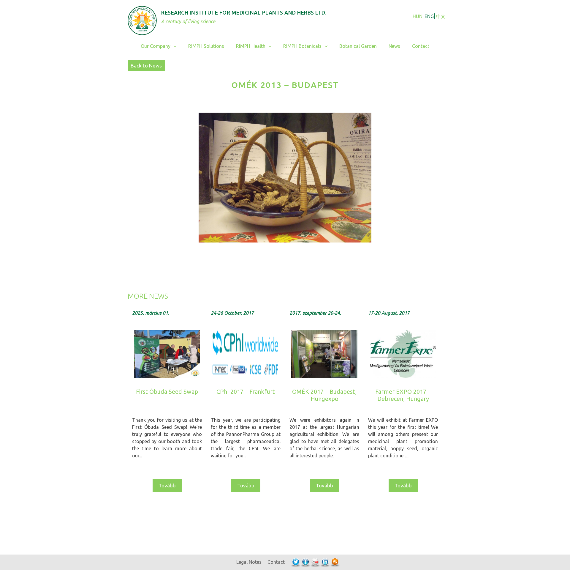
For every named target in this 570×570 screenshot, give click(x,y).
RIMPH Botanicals (302, 46)
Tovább (167, 485)
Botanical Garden (358, 46)
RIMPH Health (250, 46)
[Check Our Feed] (335, 562)
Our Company (155, 46)
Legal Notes (249, 562)
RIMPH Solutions (206, 46)
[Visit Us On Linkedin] (325, 562)
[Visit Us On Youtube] (315, 562)
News (394, 46)
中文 (440, 16)
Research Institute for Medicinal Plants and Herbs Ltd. (244, 12)
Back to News (146, 65)
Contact (420, 46)
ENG (429, 16)
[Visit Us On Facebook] (305, 562)
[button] (176, 46)
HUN (417, 16)
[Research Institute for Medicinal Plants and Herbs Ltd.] (142, 20)
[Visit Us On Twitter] (295, 562)
